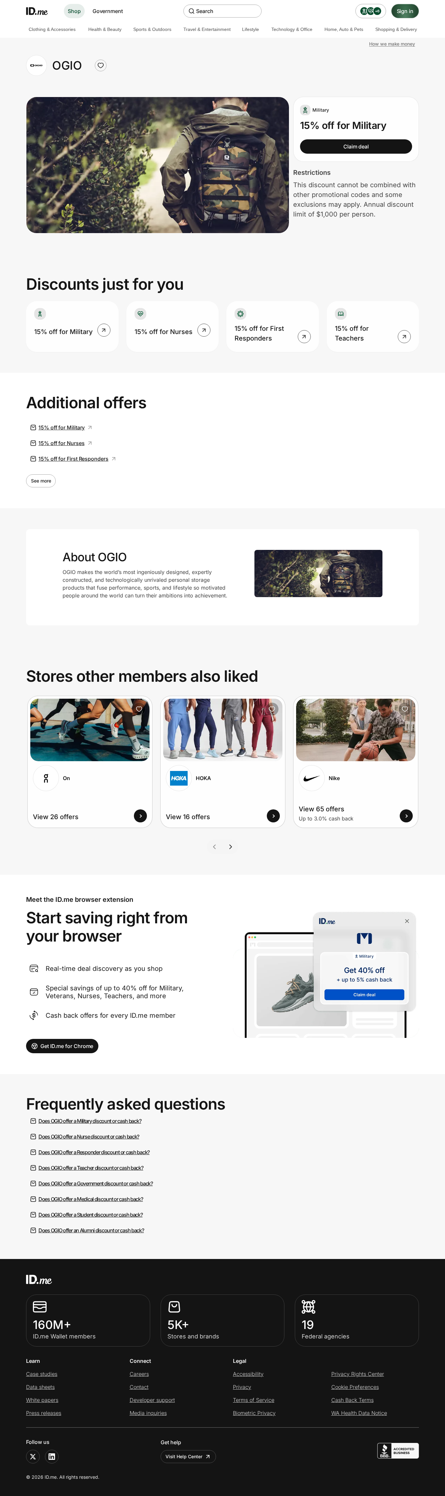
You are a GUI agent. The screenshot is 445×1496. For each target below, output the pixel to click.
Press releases (43, 1413)
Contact (139, 1387)
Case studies (41, 1374)
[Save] (139, 709)
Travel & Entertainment (207, 29)
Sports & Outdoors (152, 29)
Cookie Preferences (355, 1387)
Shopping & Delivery (396, 29)
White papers (42, 1400)
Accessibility (248, 1374)
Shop (74, 11)
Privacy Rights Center (357, 1374)
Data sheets (40, 1387)
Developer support (152, 1400)
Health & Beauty (105, 29)
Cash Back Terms (352, 1400)
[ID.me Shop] (41, 11)
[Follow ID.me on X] (33, 1456)
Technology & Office (291, 29)
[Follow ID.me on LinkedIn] (52, 1456)
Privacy (242, 1387)
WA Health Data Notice (359, 1413)
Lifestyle (250, 29)
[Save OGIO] (101, 65)
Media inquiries (148, 1413)
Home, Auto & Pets (343, 29)
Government (108, 11)
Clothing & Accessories (52, 29)
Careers (139, 1374)
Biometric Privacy (254, 1413)
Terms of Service (253, 1400)
